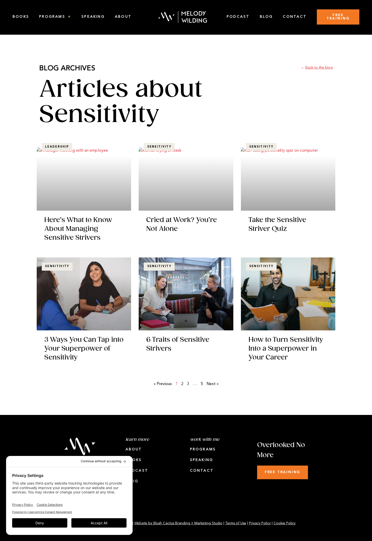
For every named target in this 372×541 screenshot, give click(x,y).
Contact (295, 17)
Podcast (238, 17)
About (123, 17)
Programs (52, 17)
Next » (212, 384)
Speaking (93, 17)
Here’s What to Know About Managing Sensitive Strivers (78, 229)
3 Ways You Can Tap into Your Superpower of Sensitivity (83, 348)
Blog (266, 17)
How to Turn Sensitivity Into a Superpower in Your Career (286, 348)
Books (21, 17)
